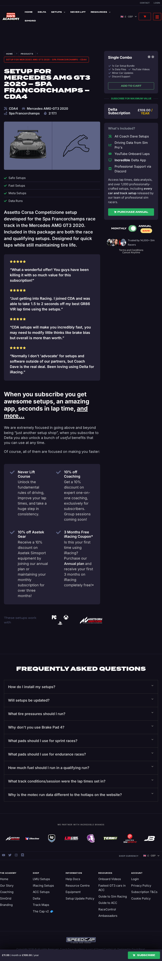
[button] (81, 686)
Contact (145, 3)
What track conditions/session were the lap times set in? (56, 781)
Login (157, 3)
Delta (42, 12)
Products (27, 54)
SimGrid (30, 20)
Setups (56, 12)
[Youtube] (3, 855)
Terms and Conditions (131, 250)
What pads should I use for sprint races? (42, 741)
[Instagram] (16, 855)
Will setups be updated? (29, 700)
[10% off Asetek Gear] (12, 532)
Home (29, 12)
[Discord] (22, 855)
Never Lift (78, 12)
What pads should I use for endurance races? (47, 754)
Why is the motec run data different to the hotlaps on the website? (65, 795)
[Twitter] (9, 855)
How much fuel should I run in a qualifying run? (48, 768)
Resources (99, 12)
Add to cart (131, 86)
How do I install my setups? (31, 687)
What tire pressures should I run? (36, 714)
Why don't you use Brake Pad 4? (36, 727)
